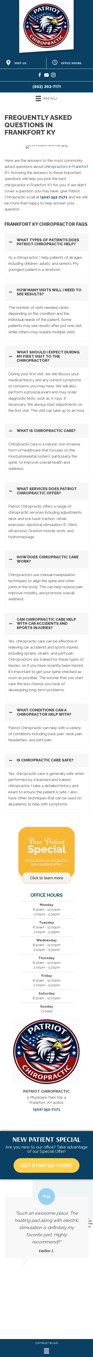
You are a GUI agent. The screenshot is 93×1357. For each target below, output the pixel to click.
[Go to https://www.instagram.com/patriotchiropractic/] (53, 76)
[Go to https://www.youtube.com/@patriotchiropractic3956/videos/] (46, 76)
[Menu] (46, 1351)
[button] (46, 242)
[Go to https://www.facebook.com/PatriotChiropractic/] (39, 76)
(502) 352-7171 (47, 86)
